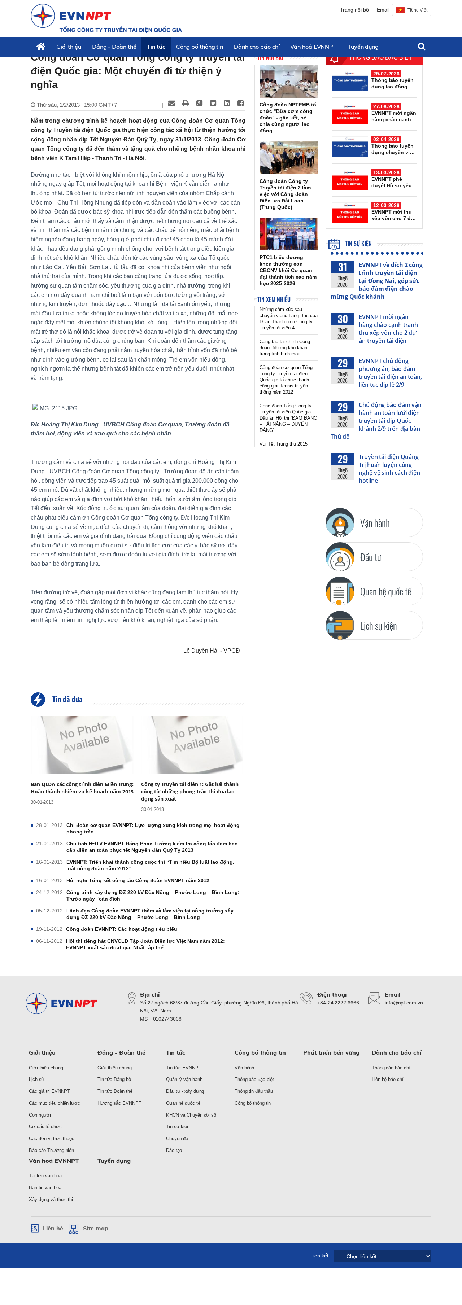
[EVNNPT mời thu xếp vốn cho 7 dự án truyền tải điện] (350, 212)
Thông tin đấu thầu (254, 1091)
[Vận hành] (340, 522)
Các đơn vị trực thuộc (51, 1138)
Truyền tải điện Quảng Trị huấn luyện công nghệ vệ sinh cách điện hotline (389, 469)
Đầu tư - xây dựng (185, 1091)
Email (383, 10)
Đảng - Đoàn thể (114, 46)
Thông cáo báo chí (391, 1067)
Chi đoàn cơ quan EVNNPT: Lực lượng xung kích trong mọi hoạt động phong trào (153, 828)
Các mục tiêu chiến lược (54, 1103)
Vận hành (244, 1067)
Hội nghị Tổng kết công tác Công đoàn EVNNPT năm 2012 (137, 880)
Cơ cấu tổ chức (45, 1126)
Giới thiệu (68, 46)
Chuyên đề (177, 1138)
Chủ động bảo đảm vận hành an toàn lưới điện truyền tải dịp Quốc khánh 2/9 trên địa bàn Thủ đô (376, 421)
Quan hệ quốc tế (183, 1103)
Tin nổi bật (270, 57)
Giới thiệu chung (46, 1067)
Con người (40, 1115)
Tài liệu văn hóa (45, 1175)
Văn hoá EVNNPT (313, 46)
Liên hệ (53, 1228)
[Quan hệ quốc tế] (340, 591)
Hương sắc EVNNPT (119, 1103)
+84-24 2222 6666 (338, 1003)
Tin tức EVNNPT (183, 1067)
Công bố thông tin (199, 46)
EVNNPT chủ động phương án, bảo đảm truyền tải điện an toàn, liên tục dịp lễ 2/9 (390, 373)
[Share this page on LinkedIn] (227, 103)
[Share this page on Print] (185, 103)
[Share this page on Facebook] (240, 103)
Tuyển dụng (363, 46)
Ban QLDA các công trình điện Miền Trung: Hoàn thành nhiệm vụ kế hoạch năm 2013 (82, 788)
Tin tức (156, 46)
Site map (95, 1228)
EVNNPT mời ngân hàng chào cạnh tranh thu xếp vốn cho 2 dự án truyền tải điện (388, 329)
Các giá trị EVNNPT (49, 1091)
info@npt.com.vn (404, 1003)
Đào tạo (174, 1150)
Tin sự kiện (358, 243)
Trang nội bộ (354, 10)
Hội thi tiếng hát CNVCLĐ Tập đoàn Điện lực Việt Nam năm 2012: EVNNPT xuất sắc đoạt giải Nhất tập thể (145, 944)
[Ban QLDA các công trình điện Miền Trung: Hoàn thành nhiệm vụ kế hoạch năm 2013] (82, 745)
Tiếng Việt (417, 10)
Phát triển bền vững (331, 1052)
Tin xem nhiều (274, 299)
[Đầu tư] (340, 556)
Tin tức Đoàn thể (114, 1091)
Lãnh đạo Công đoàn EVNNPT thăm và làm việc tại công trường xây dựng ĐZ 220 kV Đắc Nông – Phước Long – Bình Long (150, 914)
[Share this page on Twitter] (213, 103)
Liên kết (319, 1255)
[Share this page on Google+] (199, 103)
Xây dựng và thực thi (51, 1199)
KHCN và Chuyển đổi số (191, 1115)
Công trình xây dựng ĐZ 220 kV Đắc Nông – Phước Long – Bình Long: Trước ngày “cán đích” (153, 895)
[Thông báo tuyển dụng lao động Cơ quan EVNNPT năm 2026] (350, 81)
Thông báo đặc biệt (254, 1079)
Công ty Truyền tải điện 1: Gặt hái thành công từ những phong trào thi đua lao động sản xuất (190, 791)
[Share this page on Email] (172, 103)
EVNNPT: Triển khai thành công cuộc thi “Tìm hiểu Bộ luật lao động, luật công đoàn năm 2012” (150, 865)
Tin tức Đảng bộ (114, 1079)
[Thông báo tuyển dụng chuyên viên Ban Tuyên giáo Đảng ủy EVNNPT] (350, 146)
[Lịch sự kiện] (340, 625)
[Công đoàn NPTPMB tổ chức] (289, 81)
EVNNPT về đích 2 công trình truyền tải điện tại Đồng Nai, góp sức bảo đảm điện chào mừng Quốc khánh (377, 281)
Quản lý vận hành (184, 1079)
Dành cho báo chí (256, 46)
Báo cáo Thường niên (51, 1150)
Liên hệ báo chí (388, 1079)
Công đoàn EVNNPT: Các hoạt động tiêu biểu (121, 929)
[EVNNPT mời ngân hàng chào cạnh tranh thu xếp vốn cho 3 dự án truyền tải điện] (350, 114)
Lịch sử (36, 1079)
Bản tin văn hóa (45, 1187)
